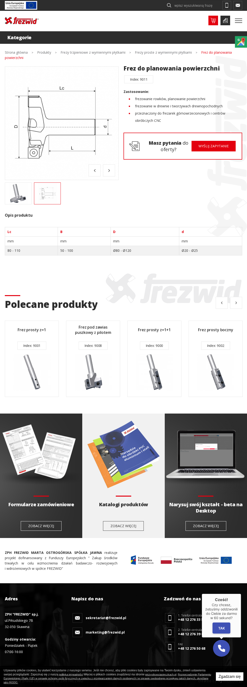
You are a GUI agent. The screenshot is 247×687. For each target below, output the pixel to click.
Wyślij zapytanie (214, 146)
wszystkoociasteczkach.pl (160, 674)
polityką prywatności (71, 674)
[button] (221, 648)
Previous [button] (95, 170)
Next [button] (109, 170)
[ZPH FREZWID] (22, 20)
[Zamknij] (241, 594)
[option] (62, 123)
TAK (221, 628)
